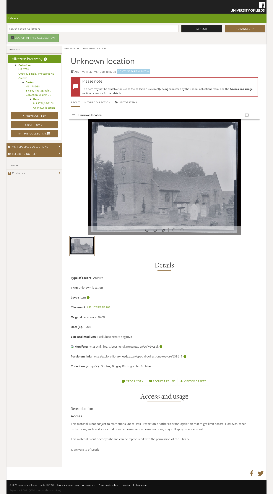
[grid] (164, 247)
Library (13, 17)
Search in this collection (35, 38)
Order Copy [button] (134, 381)
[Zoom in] (147, 230)
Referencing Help (24, 154)
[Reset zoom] (163, 230)
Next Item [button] (32, 124)
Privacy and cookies (108, 485)
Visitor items (127, 102)
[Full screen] (255, 115)
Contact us (18, 173)
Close (16, 26)
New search (71, 48)
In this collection (97, 102)
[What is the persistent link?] (185, 356)
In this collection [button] (32, 133)
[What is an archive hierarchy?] (45, 59)
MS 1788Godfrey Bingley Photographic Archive (36, 71)
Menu (16, 14)
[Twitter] (261, 474)
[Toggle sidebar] (74, 115)
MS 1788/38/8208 (98, 307)
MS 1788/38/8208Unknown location (44, 103)
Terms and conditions (68, 485)
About (75, 102)
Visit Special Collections (30, 147)
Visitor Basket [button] (194, 381)
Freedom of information (134, 485)
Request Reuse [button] (163, 381)
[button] (82, 246)
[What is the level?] (88, 297)
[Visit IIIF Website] (72, 346)
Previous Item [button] (35, 115)
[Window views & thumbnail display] (247, 115)
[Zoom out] (155, 230)
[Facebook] (252, 474)
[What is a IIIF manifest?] (161, 346)
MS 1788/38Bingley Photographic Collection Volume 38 (38, 88)
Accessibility (88, 485)
